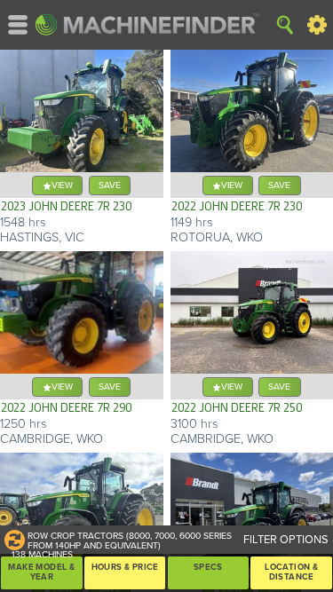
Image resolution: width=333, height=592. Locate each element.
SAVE (110, 185)
